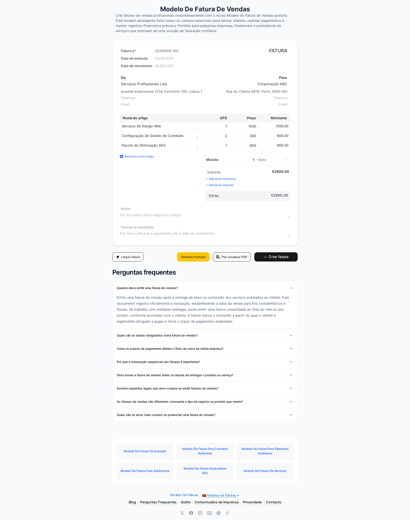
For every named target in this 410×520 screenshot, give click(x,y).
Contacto (273, 502)
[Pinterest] (218, 513)
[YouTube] (209, 513)
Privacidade (252, 502)
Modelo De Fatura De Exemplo (145, 451)
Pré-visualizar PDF (234, 257)
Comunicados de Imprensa (217, 502)
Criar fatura (278, 257)
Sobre (185, 502)
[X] (182, 513)
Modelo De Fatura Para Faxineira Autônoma (205, 451)
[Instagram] (200, 513)
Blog (132, 502)
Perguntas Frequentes (158, 502)
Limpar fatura (130, 257)
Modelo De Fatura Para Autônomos (145, 471)
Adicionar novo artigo (139, 156)
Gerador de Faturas (184, 495)
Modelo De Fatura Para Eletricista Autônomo (265, 451)
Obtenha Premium (193, 257)
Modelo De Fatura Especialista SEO (205, 471)
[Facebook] (191, 513)
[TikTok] (227, 513)
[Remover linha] (290, 126)
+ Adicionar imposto (220, 185)
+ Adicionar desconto (221, 179)
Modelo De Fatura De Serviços (265, 471)
